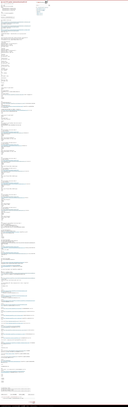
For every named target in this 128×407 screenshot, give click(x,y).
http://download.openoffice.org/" (12, 321)
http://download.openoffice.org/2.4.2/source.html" (13, 315)
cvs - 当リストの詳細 (40, 10)
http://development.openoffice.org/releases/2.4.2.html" (14, 103)
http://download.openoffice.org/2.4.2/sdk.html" (12, 318)
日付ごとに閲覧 (21, 394)
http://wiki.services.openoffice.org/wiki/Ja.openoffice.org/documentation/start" (19, 300)
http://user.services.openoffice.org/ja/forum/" (12, 308)
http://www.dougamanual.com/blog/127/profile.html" (16, 350)
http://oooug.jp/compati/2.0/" (12, 356)
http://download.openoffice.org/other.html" (14, 323)
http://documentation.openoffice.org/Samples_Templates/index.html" (16, 342)
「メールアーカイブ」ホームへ (42, 7)
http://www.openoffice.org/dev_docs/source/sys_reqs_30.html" (15, 330)
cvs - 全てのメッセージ (41, 8)
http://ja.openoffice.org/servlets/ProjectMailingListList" (14, 311)
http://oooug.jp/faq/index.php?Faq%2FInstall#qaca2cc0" (14, 262)
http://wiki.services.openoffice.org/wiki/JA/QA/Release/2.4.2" (15, 110)
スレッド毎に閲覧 (13, 394)
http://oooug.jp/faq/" (10, 353)
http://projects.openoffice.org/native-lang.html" (14, 94)
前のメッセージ (4, 394)
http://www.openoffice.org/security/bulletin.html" (13, 106)
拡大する (38, 11)
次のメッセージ (31, 394)
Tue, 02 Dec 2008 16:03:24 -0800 (8, 3)
